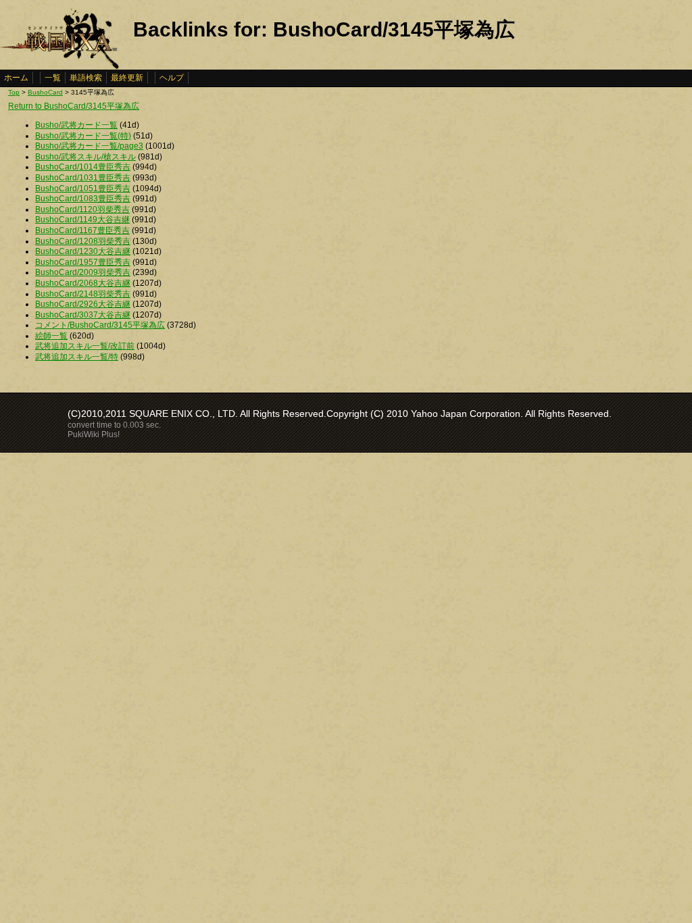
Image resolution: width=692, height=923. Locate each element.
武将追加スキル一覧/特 (76, 356)
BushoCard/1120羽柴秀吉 (82, 209)
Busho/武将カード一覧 (76, 125)
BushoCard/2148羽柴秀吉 (82, 294)
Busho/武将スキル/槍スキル (85, 156)
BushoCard (45, 92)
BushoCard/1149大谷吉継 (82, 219)
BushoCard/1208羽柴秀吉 (82, 241)
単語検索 (86, 77)
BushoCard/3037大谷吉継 (82, 315)
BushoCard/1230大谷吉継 (82, 251)
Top (14, 92)
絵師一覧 (51, 336)
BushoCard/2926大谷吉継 (82, 304)
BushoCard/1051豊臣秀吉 (82, 188)
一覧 (53, 77)
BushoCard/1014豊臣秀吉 (82, 167)
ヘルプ (171, 77)
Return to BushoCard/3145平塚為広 (73, 106)
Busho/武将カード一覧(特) (83, 136)
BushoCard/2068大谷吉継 (82, 283)
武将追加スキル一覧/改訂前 (84, 346)
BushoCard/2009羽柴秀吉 (82, 272)
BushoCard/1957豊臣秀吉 (82, 262)
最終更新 (127, 77)
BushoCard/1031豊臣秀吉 (82, 177)
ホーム (16, 77)
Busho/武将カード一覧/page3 (89, 146)
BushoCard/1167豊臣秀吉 (82, 230)
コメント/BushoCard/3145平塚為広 (100, 325)
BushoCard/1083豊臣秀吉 (82, 198)
